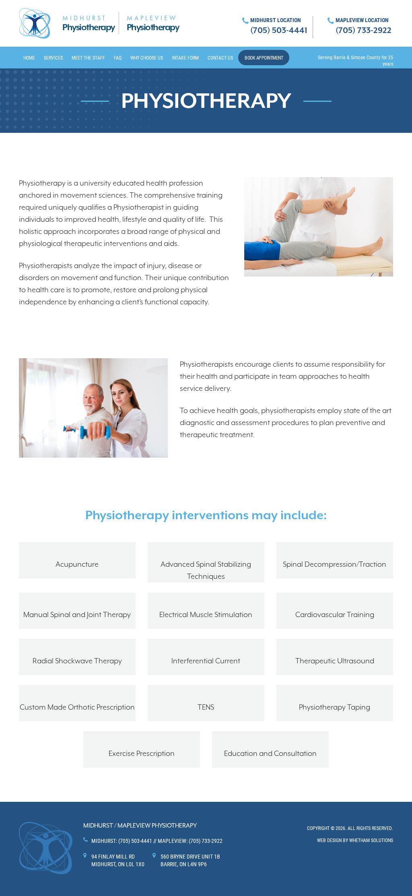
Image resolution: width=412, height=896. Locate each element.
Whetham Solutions (371, 840)
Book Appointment (264, 57)
